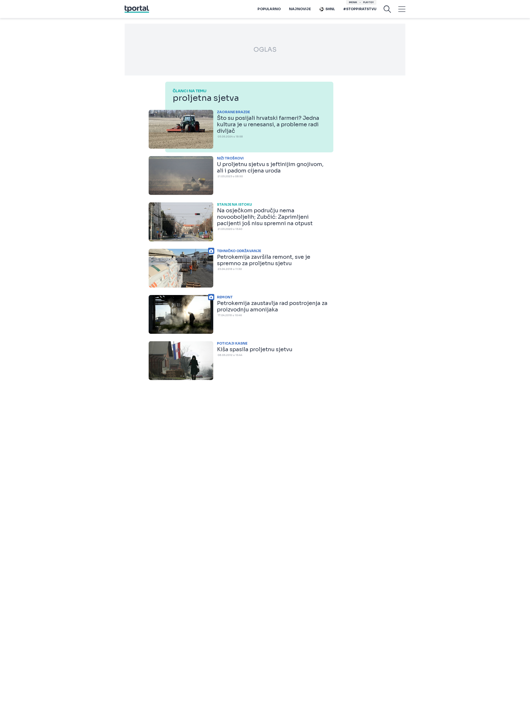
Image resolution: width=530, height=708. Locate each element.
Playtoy (368, 2)
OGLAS (265, 49)
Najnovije (300, 9)
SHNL (330, 9)
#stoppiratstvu (359, 9)
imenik (353, 2)
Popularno (269, 9)
